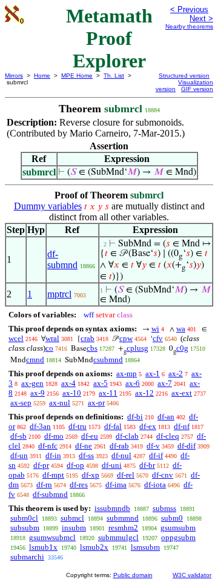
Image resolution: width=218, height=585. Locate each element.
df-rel (125, 474)
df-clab (127, 436)
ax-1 (152, 373)
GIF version (197, 89)
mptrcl (59, 294)
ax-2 (175, 373)
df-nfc (48, 445)
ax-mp (126, 373)
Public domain (133, 575)
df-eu (89, 436)
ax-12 (144, 392)
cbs (92, 348)
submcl (72, 517)
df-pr (41, 465)
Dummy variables (48, 206)
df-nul (121, 455)
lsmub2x (94, 547)
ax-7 (164, 383)
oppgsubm (178, 537)
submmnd (123, 517)
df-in (53, 455)
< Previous (189, 9)
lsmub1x (43, 547)
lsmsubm (145, 547)
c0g (182, 348)
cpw (126, 338)
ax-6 (132, 383)
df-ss (86, 455)
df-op (75, 465)
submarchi (27, 556)
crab (87, 338)
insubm (74, 527)
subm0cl (24, 517)
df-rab (119, 445)
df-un (19, 455)
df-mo (54, 436)
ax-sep (20, 402)
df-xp (90, 474)
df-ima (116, 484)
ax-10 (71, 392)
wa (180, 328)
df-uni (112, 465)
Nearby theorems (189, 26)
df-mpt (53, 474)
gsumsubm (178, 527)
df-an (165, 416)
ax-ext (181, 392)
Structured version (184, 75)
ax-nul (59, 402)
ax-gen (32, 383)
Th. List (114, 75)
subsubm (24, 527)
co (49, 348)
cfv (158, 338)
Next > (201, 18)
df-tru (77, 426)
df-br (147, 465)
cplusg (137, 348)
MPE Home (77, 75)
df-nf (182, 426)
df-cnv (162, 474)
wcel (16, 338)
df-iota (155, 484)
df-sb (18, 436)
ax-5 (100, 383)
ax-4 (68, 383)
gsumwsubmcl (52, 537)
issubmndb (112, 508)
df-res (79, 484)
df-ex (147, 426)
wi (155, 328)
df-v (153, 445)
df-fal (113, 426)
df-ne (83, 445)
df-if (156, 455)
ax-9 (37, 392)
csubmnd (108, 359)
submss (164, 508)
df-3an (40, 426)
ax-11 (108, 392)
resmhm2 (123, 527)
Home (42, 75)
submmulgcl (118, 537)
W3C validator (192, 575)
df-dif (186, 445)
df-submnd (62, 259)
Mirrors (14, 75)
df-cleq (167, 436)
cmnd (35, 359)
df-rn (44, 484)
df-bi (135, 416)
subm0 (172, 517)
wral (52, 338)
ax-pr (96, 402)
